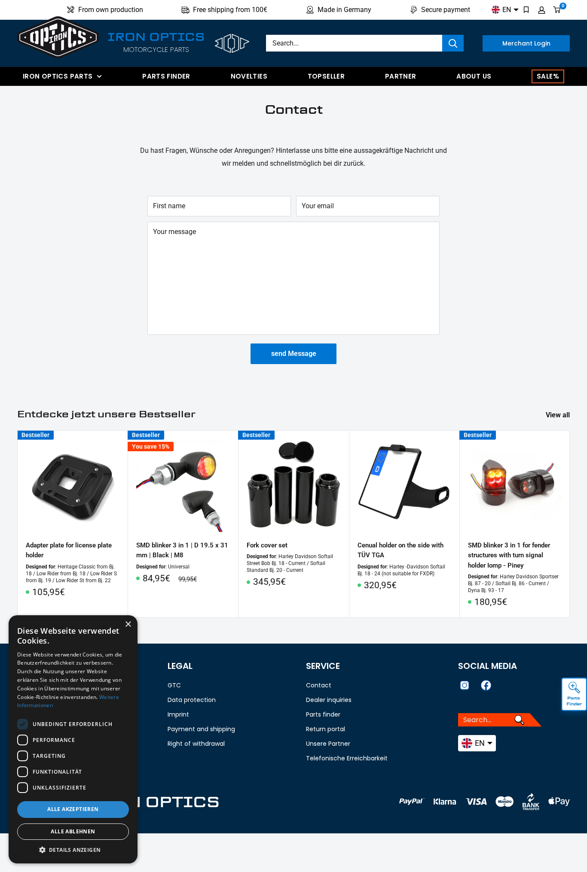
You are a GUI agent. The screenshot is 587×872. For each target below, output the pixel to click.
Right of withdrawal (196, 743)
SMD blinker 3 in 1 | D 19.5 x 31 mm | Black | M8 (182, 550)
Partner (400, 76)
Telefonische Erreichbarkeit (347, 758)
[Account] (541, 10)
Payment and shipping (201, 729)
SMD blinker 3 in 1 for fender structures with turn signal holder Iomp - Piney (509, 556)
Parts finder (166, 76)
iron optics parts (57, 76)
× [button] (128, 624)
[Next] (570, 524)
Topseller (326, 76)
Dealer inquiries (329, 700)
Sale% (548, 76)
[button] (73, 850)
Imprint (178, 714)
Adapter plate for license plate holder (69, 550)
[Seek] (453, 43)
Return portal (325, 729)
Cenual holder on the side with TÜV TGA (400, 550)
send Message (293, 353)
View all (559, 415)
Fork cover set (267, 546)
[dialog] (73, 739)
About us (473, 76)
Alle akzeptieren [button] (72, 809)
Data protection (192, 700)
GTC (174, 685)
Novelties (249, 76)
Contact (318, 685)
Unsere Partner (328, 743)
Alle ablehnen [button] (73, 831)
